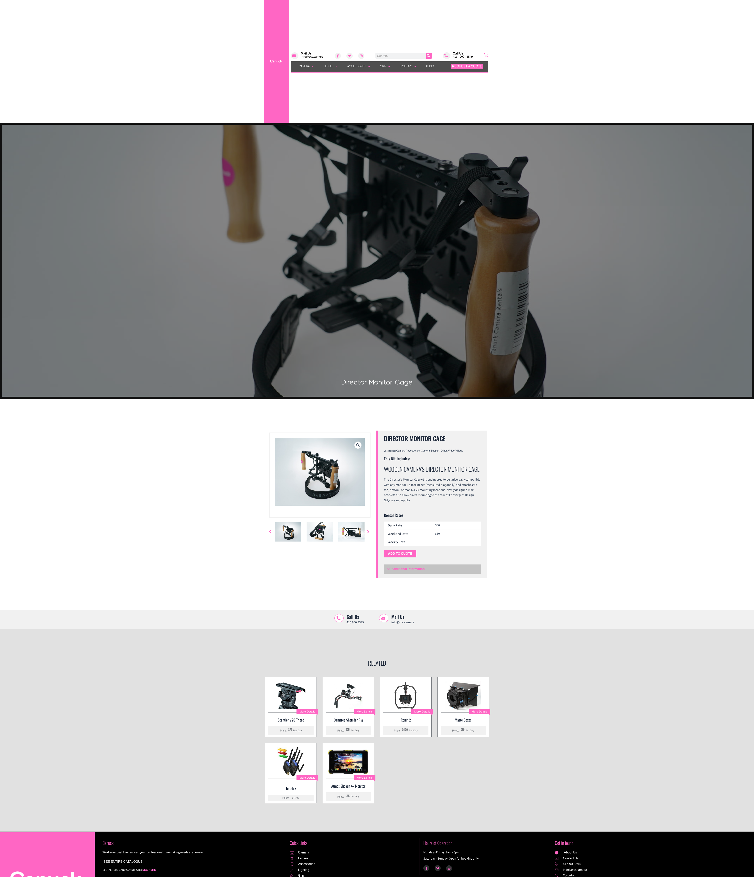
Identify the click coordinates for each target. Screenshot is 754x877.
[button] (357, 445)
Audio (430, 66)
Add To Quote (400, 553)
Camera (304, 66)
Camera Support (430, 450)
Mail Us (306, 53)
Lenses (329, 66)
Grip (383, 66)
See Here (149, 869)
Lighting (406, 66)
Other (444, 450)
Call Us (458, 53)
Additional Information (408, 569)
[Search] (429, 56)
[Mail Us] (294, 55)
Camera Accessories (408, 450)
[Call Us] (446, 55)
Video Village (455, 450)
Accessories (356, 66)
